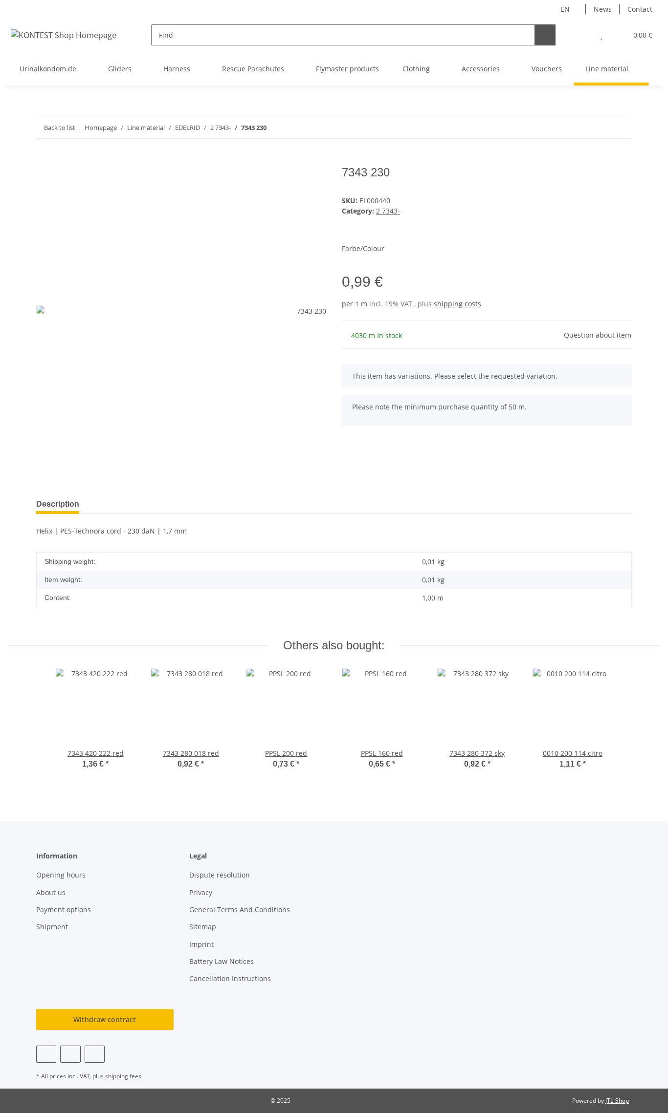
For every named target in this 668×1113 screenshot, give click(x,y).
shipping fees (123, 1076)
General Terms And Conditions (239, 909)
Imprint (201, 944)
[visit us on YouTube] (70, 1054)
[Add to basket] (44, 160)
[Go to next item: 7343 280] (621, 127)
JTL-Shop (617, 1100)
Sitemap (202, 926)
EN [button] (565, 9)
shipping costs (457, 303)
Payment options (63, 909)
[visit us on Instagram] (95, 1054)
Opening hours (61, 874)
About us (51, 892)
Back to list (59, 127)
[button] (581, 35)
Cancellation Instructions (230, 978)
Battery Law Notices (221, 961)
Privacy (200, 892)
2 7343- (388, 210)
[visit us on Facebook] (46, 1054)
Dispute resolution (219, 874)
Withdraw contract (104, 1019)
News (603, 9)
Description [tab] (57, 504)
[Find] (545, 34)
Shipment (52, 926)
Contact (639, 9)
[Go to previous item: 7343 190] (600, 127)
